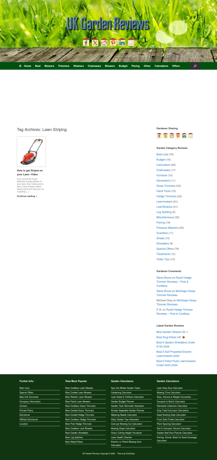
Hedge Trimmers (166, 196)
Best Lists (162, 154)
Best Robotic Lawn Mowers (78, 396)
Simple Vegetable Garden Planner (127, 410)
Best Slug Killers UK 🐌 (170, 337)
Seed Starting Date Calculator (171, 414)
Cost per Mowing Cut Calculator (126, 423)
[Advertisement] (108, 101)
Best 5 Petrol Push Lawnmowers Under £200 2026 (176, 363)
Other (147, 66)
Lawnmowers (164, 201)
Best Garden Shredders (76, 432)
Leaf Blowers (164, 207)
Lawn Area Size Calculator (170, 387)
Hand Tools (163, 191)
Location (23, 423)
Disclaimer (24, 414)
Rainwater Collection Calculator (172, 405)
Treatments (163, 254)
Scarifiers (162, 233)
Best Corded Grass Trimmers (79, 410)
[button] (195, 66)
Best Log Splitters (74, 437)
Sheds (160, 238)
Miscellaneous (165, 217)
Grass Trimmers (165, 186)
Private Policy (26, 410)
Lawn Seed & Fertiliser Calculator (127, 396)
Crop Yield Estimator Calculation (173, 410)
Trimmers (63, 66)
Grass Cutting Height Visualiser (126, 432)
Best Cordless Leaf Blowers (79, 428)
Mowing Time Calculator (168, 392)
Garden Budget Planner (122, 401)
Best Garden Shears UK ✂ (172, 332)
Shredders (162, 243)
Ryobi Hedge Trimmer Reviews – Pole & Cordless (174, 282)
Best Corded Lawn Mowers (78, 392)
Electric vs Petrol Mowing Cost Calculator (126, 443)
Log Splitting (164, 212)
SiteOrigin (130, 453)
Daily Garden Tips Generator (125, 419)
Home (27, 66)
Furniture (161, 175)
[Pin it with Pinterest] (113, 42)
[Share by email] (131, 42)
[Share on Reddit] (104, 42)
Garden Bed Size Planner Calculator (174, 432)
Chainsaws (94, 66)
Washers (78, 66)
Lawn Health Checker (121, 437)
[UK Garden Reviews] (108, 24)
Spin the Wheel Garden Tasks (125, 387)
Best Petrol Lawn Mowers (77, 401)
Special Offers (165, 249)
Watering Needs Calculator (124, 414)
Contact (23, 405)
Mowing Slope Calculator (123, 428)
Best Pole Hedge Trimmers (78, 423)
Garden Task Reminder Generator (127, 405)
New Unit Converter (28, 396)
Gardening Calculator (121, 392)
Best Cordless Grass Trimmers (80, 405)
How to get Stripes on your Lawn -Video (30, 172)
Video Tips (163, 259)
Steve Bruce (163, 277)
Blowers (110, 66)
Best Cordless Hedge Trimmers (80, 419)
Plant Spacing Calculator (169, 423)
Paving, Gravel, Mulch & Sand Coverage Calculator (177, 439)
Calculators (161, 66)
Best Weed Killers (74, 441)
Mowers (49, 66)
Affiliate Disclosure (28, 419)
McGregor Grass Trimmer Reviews (175, 293)
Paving (136, 66)
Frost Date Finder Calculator (170, 419)
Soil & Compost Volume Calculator (174, 428)
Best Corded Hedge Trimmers (79, 414)
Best (38, 66)
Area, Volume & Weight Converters (174, 396)
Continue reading (26, 196)
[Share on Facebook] (86, 42)
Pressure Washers (167, 228)
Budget (123, 66)
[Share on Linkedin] (122, 42)
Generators (163, 180)
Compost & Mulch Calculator (171, 401)
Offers (176, 66)
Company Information (30, 401)
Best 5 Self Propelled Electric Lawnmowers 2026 (174, 354)
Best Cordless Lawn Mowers (79, 387)
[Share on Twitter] (95, 42)
